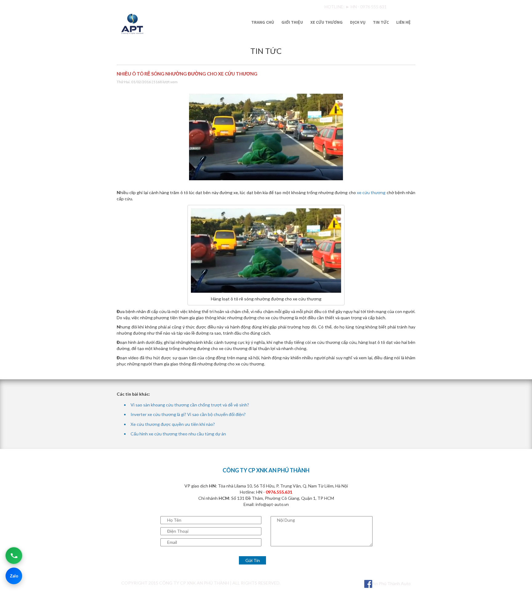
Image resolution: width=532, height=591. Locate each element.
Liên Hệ (403, 22)
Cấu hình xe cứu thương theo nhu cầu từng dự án (178, 433)
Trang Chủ (262, 22)
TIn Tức (381, 22)
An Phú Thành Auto (391, 583)
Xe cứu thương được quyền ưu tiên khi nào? (173, 424)
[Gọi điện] (14, 555)
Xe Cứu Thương (326, 22)
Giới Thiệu (292, 22)
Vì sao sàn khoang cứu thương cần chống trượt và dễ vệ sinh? (190, 404)
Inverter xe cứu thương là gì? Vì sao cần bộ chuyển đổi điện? (188, 414)
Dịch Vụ (357, 22)
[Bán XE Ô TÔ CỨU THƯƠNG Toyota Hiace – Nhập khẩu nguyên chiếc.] (166, 23)
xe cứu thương (371, 192)
